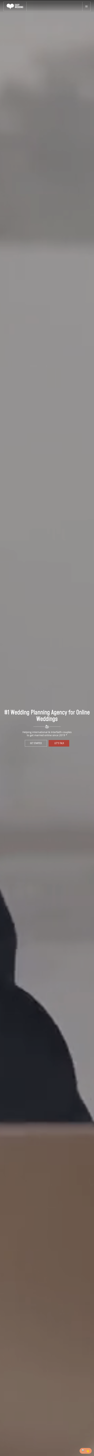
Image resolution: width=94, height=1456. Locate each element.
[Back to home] (15, 6)
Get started (36, 743)
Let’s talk (59, 743)
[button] (86, 6)
